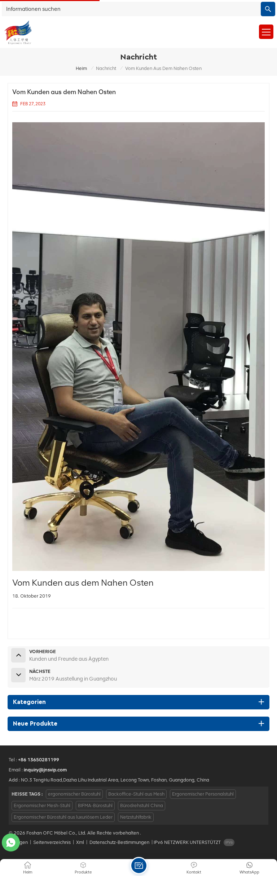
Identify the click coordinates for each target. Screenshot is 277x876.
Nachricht (106, 68)
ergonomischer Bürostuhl (74, 794)
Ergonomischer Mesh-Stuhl (42, 805)
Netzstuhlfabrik (135, 817)
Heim (81, 68)
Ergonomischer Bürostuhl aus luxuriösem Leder (63, 817)
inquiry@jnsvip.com (45, 769)
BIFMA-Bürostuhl (95, 805)
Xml (80, 842)
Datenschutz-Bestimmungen (119, 842)
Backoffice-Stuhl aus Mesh (136, 794)
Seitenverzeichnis (52, 842)
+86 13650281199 (38, 759)
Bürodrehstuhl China (141, 805)
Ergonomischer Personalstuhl (203, 794)
